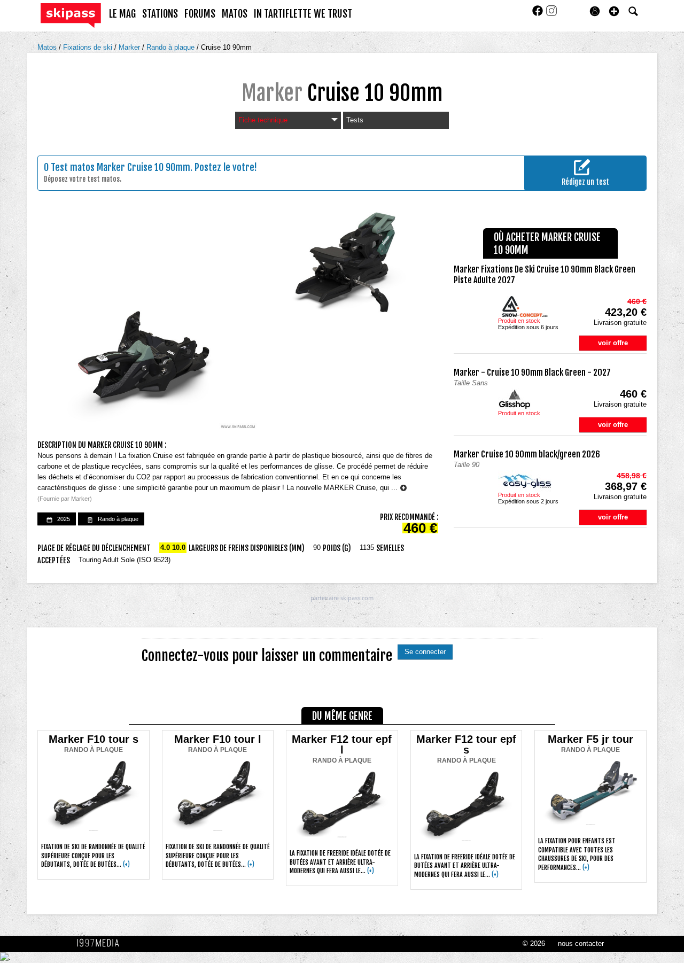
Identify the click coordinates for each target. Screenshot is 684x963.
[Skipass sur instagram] (551, 14)
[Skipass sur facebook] (539, 14)
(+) (126, 864)
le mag (122, 13)
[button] (614, 11)
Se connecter (425, 652)
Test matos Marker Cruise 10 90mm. (121, 167)
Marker (130, 47)
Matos (48, 47)
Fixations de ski (88, 47)
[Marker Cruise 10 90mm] (237, 320)
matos (234, 13)
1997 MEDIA (101, 943)
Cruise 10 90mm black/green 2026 (527, 454)
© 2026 (534, 943)
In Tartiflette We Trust (303, 13)
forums (199, 13)
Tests (354, 120)
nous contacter (581, 943)
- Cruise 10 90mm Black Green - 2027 (532, 372)
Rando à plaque (171, 47)
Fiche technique (262, 120)
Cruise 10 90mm (226, 47)
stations (160, 13)
